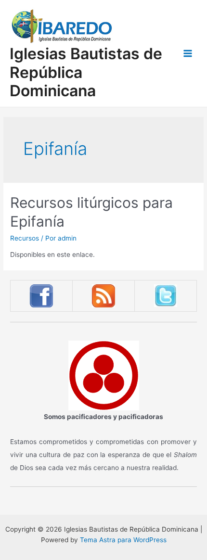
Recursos (24, 238)
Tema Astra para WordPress (123, 540)
